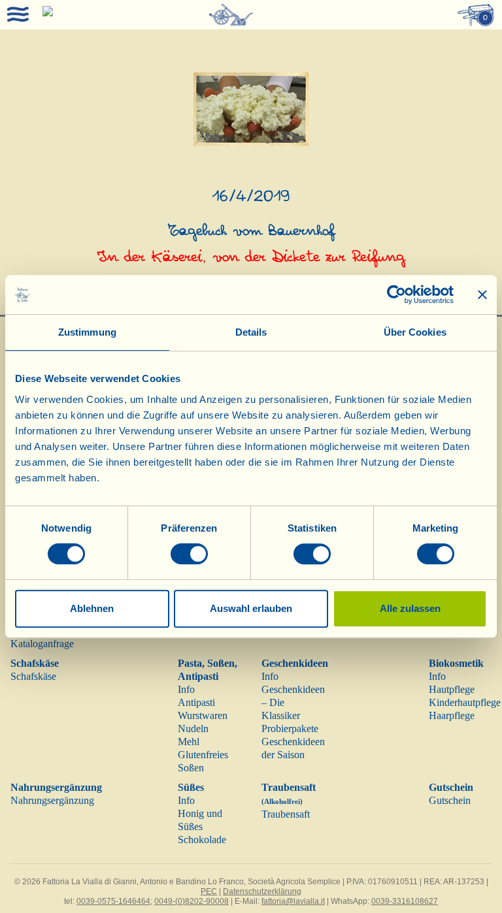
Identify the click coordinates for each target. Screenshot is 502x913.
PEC (209, 891)
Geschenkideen (294, 663)
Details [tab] (251, 332)
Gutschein (451, 787)
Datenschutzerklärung (262, 891)
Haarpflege (452, 715)
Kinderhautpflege (465, 702)
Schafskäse (34, 663)
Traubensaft (285, 814)
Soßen (191, 767)
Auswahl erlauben (251, 608)
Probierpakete (289, 728)
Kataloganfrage (42, 643)
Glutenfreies (203, 754)
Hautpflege (452, 689)
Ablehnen (92, 608)
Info (186, 689)
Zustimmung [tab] (87, 332)
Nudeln (193, 728)
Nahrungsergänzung (56, 787)
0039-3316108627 (404, 901)
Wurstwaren (202, 715)
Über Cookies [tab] (415, 332)
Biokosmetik (456, 663)
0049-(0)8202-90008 (191, 901)
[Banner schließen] (482, 294)
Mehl (188, 741)
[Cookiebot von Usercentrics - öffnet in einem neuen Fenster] (396, 294)
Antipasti (196, 702)
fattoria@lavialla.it (293, 901)
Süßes (191, 787)
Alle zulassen (410, 608)
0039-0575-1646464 (113, 901)
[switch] (189, 553)
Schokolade (202, 839)
